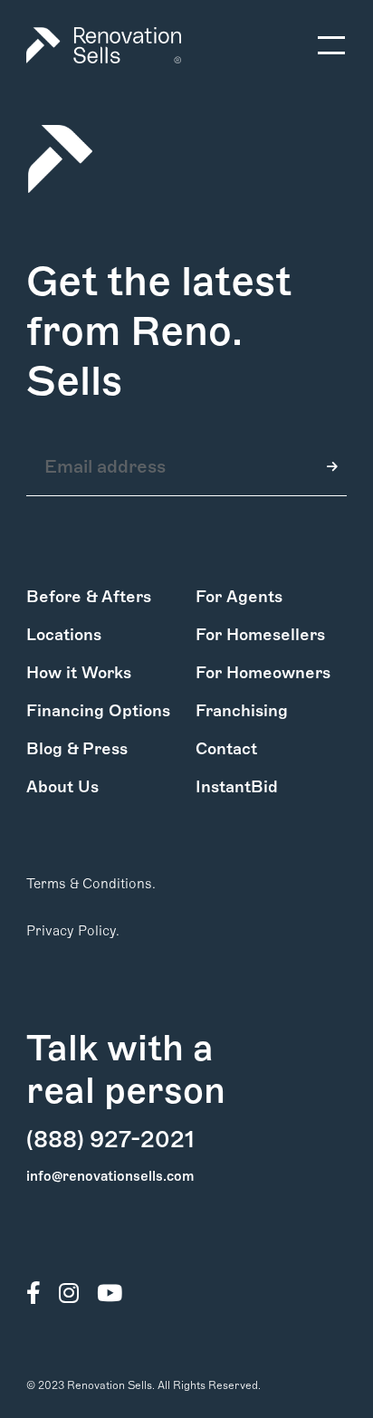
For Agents (239, 597)
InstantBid (237, 787)
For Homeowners (263, 673)
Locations (63, 635)
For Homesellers (260, 635)
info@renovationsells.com (110, 1176)
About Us (62, 787)
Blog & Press (77, 749)
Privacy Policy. (73, 931)
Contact (226, 749)
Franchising (242, 711)
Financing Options (98, 711)
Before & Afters (88, 597)
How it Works (78, 673)
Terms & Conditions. (91, 884)
